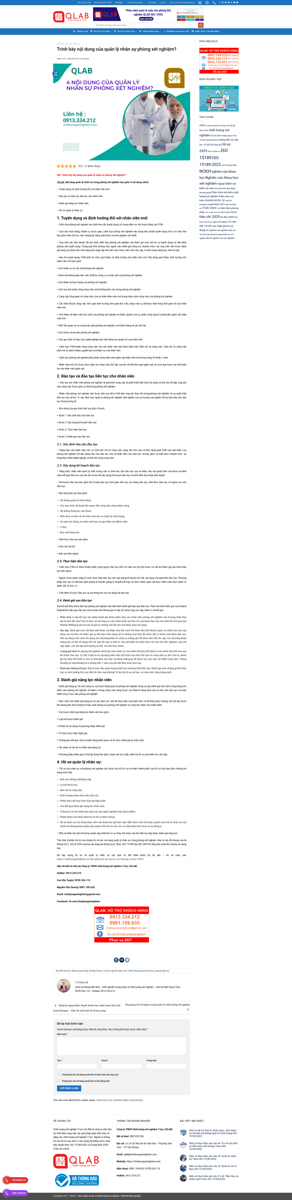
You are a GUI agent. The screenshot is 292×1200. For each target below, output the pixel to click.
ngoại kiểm (224, 183)
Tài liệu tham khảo (135, 2)
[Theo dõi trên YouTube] (234, 3)
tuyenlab (84, 59)
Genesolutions (211, 140)
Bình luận (62, 1034)
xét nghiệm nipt (224, 230)
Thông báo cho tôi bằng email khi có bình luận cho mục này (90, 1074)
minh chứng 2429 (229, 165)
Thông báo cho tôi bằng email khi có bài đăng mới (85, 1081)
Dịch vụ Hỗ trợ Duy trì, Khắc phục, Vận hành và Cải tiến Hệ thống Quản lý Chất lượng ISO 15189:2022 (213, 1133)
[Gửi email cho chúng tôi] (228, 3)
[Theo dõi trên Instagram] (223, 3)
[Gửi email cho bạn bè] (121, 960)
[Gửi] (200, 25)
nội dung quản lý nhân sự (144, 971)
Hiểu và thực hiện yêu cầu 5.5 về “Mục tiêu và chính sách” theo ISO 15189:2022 (213, 1178)
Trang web (151, 1060)
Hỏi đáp (118, 2)
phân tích (222, 188)
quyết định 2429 (216, 204)
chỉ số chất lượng (219, 135)
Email (105, 1060)
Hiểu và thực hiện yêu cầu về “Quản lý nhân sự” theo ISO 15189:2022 (212, 1157)
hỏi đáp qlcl (216, 144)
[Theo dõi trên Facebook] (220, 3)
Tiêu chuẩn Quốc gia (212, 212)
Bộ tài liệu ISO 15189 (103, 2)
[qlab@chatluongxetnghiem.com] (200, 2)
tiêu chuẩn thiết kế (229, 212)
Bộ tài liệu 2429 (84, 2)
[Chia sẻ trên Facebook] (116, 960)
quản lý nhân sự (162, 971)
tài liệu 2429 (227, 217)
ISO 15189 (127, 971)
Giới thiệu (152, 2)
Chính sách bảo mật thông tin (182, 2)
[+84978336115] (215, 2)
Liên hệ (163, 2)
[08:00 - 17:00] (207, 2)
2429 (120, 971)
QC (223, 200)
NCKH (205, 171)
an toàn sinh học (212, 126)
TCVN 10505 (209, 208)
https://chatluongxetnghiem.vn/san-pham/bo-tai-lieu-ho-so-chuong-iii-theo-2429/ (100, 859)
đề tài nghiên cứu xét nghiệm (220, 238)
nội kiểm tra (212, 188)
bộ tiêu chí (224, 126)
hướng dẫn (224, 139)
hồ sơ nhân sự (214, 151)
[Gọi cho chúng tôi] (231, 3)
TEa (218, 208)
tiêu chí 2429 (209, 217)
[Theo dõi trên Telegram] (237, 3)
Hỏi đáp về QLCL (72, 44)
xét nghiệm (211, 230)
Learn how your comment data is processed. (119, 1100)
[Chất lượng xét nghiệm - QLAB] (71, 16)
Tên (59, 1060)
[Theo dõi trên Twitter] (226, 3)
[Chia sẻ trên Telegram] (127, 960)
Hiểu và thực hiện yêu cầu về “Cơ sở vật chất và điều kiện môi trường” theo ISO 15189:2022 (213, 1146)
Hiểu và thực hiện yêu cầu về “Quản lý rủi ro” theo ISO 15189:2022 (213, 1167)
